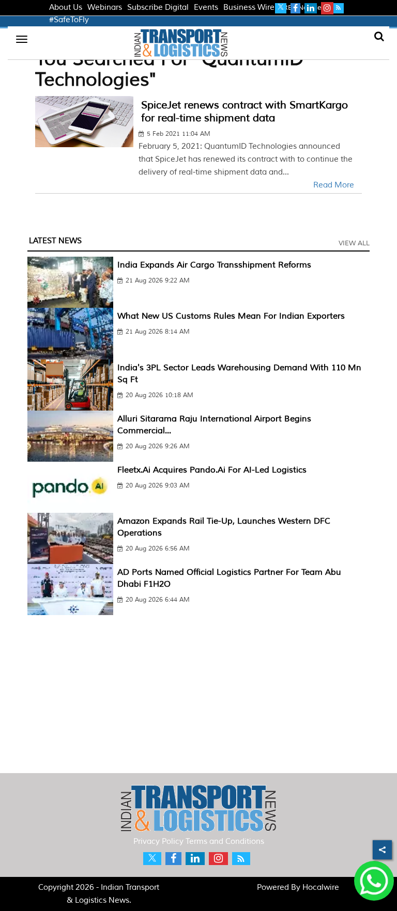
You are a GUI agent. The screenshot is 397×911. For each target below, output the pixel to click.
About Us (65, 7)
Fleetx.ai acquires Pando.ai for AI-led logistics (212, 470)
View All (354, 243)
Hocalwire (320, 887)
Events (206, 7)
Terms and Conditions (225, 841)
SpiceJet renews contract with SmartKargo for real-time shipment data (244, 111)
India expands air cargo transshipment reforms (214, 265)
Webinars (104, 7)
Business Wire (248, 7)
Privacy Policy (158, 841)
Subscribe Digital (158, 7)
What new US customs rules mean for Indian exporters (231, 316)
